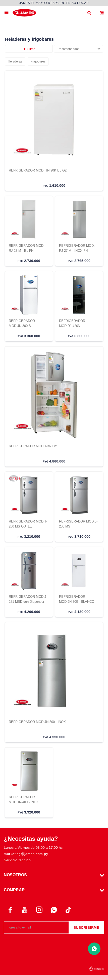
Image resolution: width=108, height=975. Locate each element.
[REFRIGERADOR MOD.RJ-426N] (79, 295)
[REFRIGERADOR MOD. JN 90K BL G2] (54, 119)
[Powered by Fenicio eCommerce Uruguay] (96, 968)
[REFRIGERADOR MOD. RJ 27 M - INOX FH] (79, 220)
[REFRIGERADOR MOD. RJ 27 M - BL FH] (29, 220)
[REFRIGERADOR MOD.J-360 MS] (54, 395)
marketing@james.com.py (26, 854)
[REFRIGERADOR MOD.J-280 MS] (79, 495)
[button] (89, 12)
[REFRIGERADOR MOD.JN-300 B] (29, 295)
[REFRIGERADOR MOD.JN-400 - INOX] (29, 771)
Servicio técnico (17, 860)
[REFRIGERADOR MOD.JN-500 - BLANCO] (79, 570)
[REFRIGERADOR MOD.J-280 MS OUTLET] (29, 495)
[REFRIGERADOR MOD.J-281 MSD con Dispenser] (29, 570)
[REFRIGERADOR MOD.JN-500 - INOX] (54, 671)
